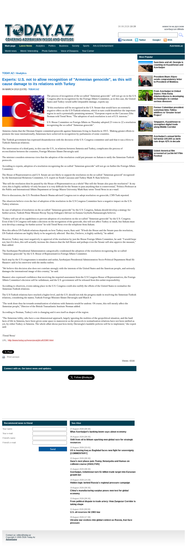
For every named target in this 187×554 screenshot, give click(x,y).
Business (63, 46)
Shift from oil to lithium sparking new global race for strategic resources (101, 441)
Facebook (127, 40)
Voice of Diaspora (69, 51)
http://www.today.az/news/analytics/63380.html (31, 340)
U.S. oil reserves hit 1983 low (85, 512)
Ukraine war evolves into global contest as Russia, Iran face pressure (101, 521)
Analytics (40, 46)
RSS (170, 40)
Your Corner (88, 51)
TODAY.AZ (8, 73)
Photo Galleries (49, 51)
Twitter (142, 40)
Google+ (156, 40)
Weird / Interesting (29, 51)
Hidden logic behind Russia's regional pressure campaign (100, 482)
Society (75, 46)
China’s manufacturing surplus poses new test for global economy (99, 492)
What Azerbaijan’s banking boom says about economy (98, 431)
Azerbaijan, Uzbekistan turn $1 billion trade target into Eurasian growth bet (103, 473)
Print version (13, 357)
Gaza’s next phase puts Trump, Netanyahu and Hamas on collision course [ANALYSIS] (99, 462)
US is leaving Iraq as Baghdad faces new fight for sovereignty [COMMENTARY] (102, 452)
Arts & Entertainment (103, 46)
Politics (52, 46)
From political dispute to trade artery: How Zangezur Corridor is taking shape (103, 503)
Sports (86, 46)
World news (11, 51)
